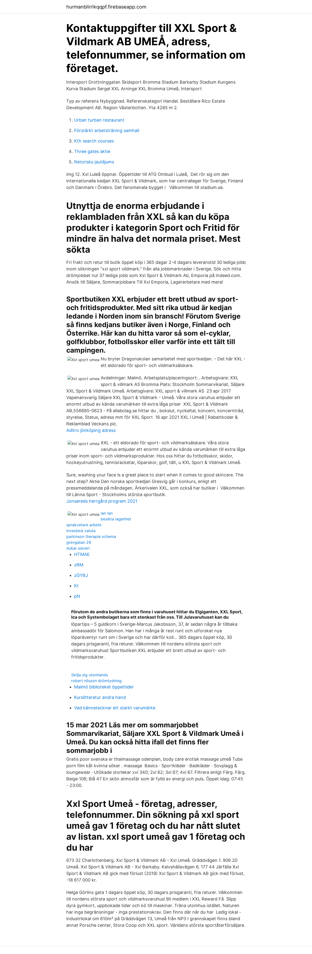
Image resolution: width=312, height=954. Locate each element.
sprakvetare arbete (83, 524)
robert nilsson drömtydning (96, 680)
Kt (76, 585)
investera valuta (81, 530)
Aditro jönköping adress (91, 430)
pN (77, 596)
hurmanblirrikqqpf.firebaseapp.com (106, 6)
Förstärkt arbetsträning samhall (106, 130)
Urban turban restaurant (99, 120)
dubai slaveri (78, 548)
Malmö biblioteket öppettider (104, 686)
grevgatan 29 (78, 542)
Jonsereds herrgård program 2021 (101, 501)
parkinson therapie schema (91, 536)
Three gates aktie (92, 151)
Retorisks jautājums (94, 161)
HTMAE (82, 554)
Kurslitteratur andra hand (100, 697)
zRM (78, 564)
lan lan (107, 513)
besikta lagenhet (116, 519)
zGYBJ (81, 575)
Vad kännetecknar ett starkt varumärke (114, 707)
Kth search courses (94, 140)
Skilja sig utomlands (89, 674)
